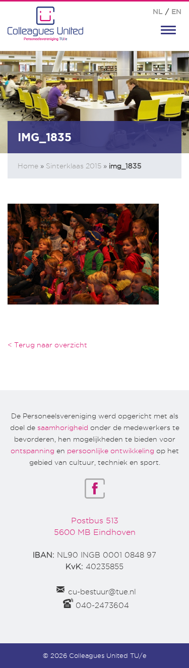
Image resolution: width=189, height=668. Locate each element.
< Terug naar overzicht (47, 345)
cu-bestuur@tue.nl (102, 592)
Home (28, 166)
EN (176, 12)
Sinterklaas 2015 (73, 166)
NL (158, 12)
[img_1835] (83, 253)
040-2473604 (102, 605)
